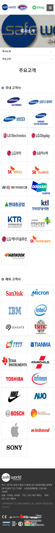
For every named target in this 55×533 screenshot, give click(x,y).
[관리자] (5, 507)
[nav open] (50, 7)
